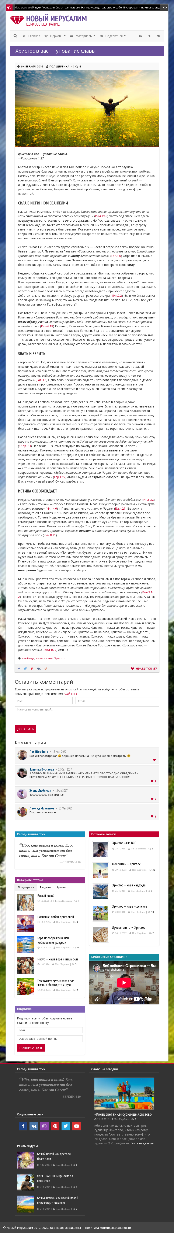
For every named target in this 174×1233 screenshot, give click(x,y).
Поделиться (115, 37)
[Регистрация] (141, 36)
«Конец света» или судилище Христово (123, 1114)
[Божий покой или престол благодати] (26, 1160)
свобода (28, 658)
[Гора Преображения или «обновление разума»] (26, 944)
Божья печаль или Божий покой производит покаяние (57, 1200)
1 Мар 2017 (61, 791)
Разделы (45, 887)
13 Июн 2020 (59, 752)
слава (48, 658)
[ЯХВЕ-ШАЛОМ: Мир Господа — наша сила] (26, 1182)
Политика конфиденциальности (108, 1228)
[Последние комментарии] (159, 36)
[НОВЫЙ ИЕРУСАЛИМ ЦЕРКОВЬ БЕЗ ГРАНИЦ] (18, 19)
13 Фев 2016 (65, 808)
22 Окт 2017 (65, 769)
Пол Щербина (38, 751)
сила (39, 658)
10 (152, 912)
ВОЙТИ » (70, 694)
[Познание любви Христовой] (26, 923)
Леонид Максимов (41, 808)
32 (154, 870)
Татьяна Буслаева (41, 769)
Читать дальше (143, 1143)
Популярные (26, 887)
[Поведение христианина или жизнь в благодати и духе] (26, 986)
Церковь (58, 37)
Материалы (85, 37)
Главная (33, 36)
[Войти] (150, 36)
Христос (60, 658)
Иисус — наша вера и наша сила (58, 959)
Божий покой (46, 895)
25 (78, 947)
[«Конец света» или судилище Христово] (124, 1094)
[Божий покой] (26, 902)
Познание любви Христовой (56, 917)
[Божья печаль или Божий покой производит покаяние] (26, 1204)
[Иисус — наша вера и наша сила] (26, 965)
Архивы (61, 887)
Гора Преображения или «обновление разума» (53, 940)
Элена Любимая (40, 790)
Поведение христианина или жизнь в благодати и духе (56, 982)
